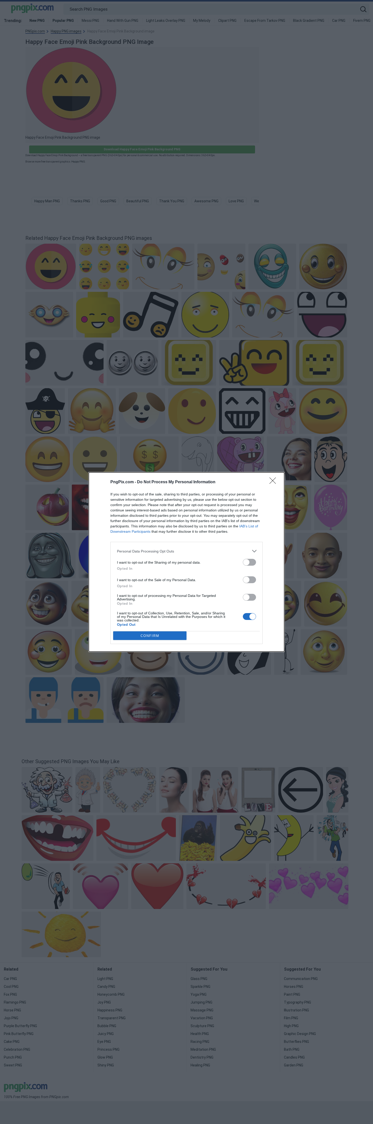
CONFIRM (150, 636)
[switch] (249, 562)
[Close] (274, 482)
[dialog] (186, 562)
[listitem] (186, 551)
